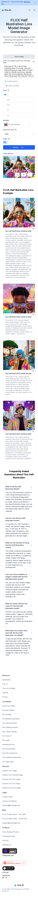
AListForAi (6, 875)
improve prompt (13, 86)
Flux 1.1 (5, 684)
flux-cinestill (6, 714)
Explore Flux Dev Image (11, 779)
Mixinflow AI (7, 845)
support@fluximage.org (11, 805)
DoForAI (5, 840)
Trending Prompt (8, 836)
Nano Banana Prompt (10, 832)
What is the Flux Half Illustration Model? (13, 488)
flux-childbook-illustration (11, 757)
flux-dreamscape (8, 749)
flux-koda (5, 740)
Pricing (4, 697)
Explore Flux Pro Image (11, 783)
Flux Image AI (5, 898)
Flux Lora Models (8, 688)
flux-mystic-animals (9, 732)
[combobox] (17, 124)
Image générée (8, 153)
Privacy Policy (7, 797)
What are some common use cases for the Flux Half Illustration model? (16, 606)
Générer (18, 147)
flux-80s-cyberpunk (9, 753)
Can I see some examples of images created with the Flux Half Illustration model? (16, 576)
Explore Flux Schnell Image (12, 775)
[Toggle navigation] (34, 10)
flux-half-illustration (9, 723)
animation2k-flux (8, 744)
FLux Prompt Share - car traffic (14, 814)
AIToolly (5, 872)
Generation (6, 680)
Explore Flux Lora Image (11, 788)
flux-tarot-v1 (7, 736)
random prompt (12, 81)
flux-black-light (7, 762)
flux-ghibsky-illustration (11, 719)
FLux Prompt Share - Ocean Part (14, 819)
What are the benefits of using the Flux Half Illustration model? (17, 545)
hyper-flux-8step (8, 706)
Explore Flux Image (9, 771)
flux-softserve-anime (10, 727)
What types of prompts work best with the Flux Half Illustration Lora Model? (16, 633)
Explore (5, 693)
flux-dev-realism (8, 710)
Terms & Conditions (9, 801)
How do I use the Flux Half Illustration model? (15, 519)
